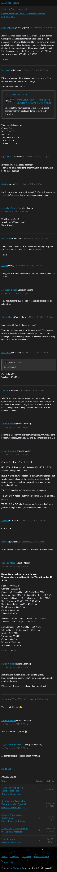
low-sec (25, 808)
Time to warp (8, 839)
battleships (5, 17)
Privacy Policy (8, 862)
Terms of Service (41, 856)
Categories (14, 856)
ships (13, 17)
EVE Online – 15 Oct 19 (16, 95)
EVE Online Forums (10, 3)
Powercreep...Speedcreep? (14, 828)
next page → (7, 769)
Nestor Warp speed (14, 9)
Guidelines (26, 856)
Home (4, 856)
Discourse (17, 868)
